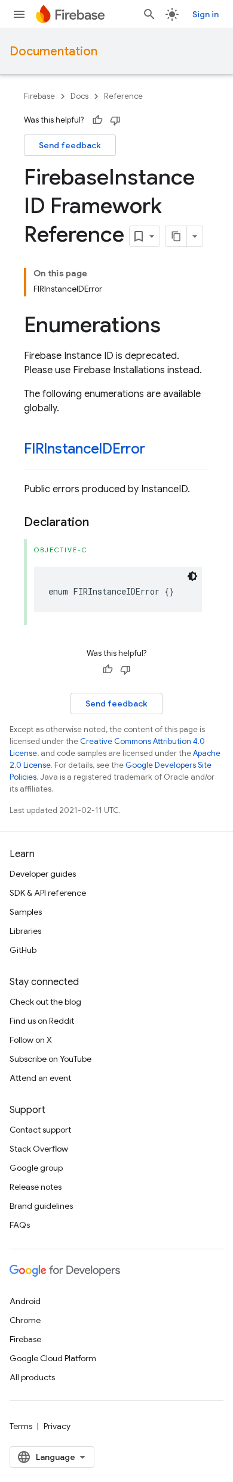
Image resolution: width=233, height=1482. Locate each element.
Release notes (36, 1186)
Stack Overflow (39, 1148)
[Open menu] (19, 14)
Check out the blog (45, 1001)
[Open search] (149, 14)
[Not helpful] (115, 120)
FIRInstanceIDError (84, 449)
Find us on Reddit (42, 1020)
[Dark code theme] (192, 576)
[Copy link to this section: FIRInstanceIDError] (157, 450)
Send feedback (70, 145)
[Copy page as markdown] (176, 236)
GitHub (23, 950)
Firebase (39, 96)
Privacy (57, 1426)
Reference (123, 96)
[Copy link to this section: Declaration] (101, 522)
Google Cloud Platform (53, 1358)
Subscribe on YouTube (50, 1058)
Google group (36, 1167)
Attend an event (40, 1078)
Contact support (40, 1129)
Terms (21, 1426)
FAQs (20, 1225)
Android (25, 1301)
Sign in (205, 14)
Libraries (25, 931)
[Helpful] (97, 120)
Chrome (25, 1320)
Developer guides (43, 873)
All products (32, 1377)
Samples (26, 911)
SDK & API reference (48, 892)
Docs (79, 96)
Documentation (53, 51)
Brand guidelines (41, 1205)
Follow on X (31, 1039)
